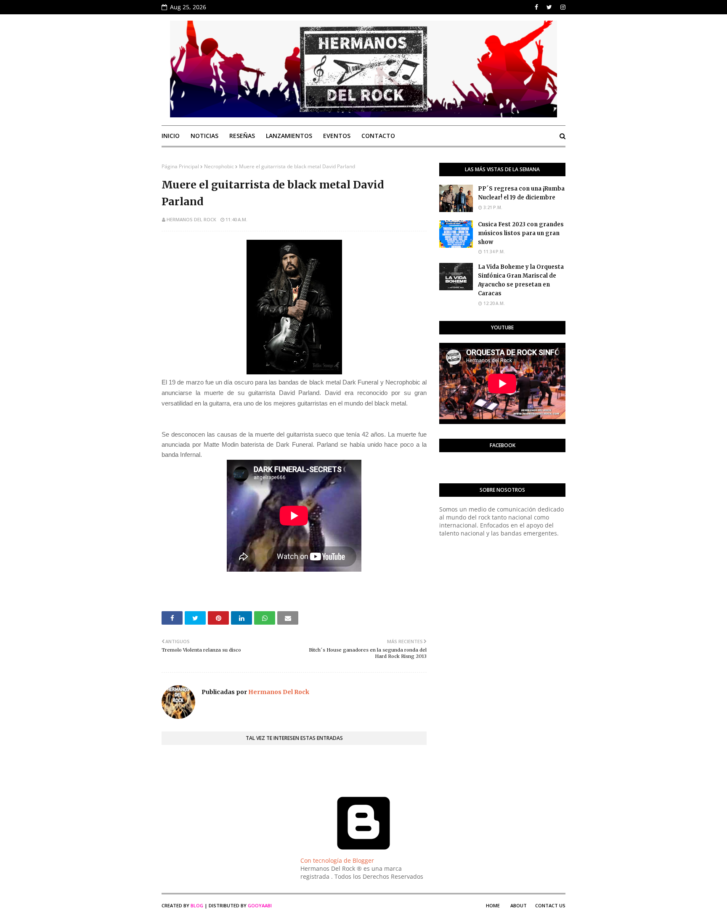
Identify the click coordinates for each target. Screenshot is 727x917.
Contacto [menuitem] (378, 136)
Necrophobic (219, 166)
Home (493, 905)
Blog (197, 905)
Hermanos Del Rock (191, 219)
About (518, 905)
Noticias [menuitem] (204, 136)
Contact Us (550, 905)
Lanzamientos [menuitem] (289, 136)
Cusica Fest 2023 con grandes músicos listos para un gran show (521, 233)
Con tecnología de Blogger (337, 860)
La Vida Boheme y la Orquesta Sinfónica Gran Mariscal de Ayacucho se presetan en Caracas (521, 280)
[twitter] (549, 7)
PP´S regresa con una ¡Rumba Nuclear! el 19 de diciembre (521, 193)
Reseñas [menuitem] (242, 136)
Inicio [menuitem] (171, 136)
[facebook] (536, 7)
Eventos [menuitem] (336, 136)
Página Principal (180, 166)
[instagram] (561, 7)
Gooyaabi (260, 905)
